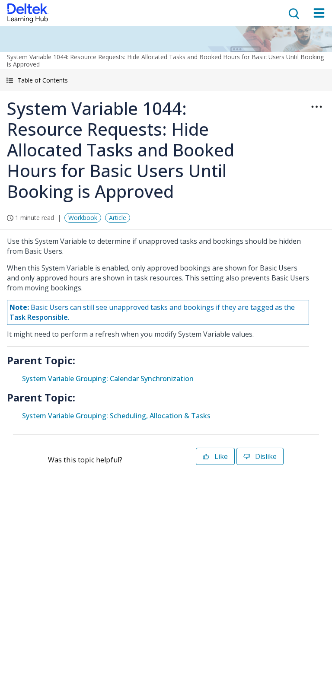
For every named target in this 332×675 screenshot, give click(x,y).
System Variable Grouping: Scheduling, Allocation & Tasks (116, 415)
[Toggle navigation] (319, 12)
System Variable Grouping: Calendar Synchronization (108, 378)
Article (117, 217)
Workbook (82, 217)
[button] (166, 80)
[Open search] (293, 12)
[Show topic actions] (316, 106)
